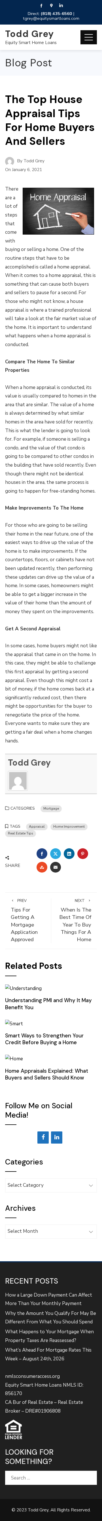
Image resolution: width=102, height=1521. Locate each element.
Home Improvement (69, 826)
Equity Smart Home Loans (31, 42)
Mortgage (51, 808)
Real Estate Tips (20, 833)
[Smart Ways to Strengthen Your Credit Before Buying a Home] (14, 1023)
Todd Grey (29, 34)
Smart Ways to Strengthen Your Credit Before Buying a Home (44, 1039)
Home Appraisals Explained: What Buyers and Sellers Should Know (46, 1074)
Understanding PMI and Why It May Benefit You (48, 1004)
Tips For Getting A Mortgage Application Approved (24, 920)
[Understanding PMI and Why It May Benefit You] (23, 988)
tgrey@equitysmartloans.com (51, 18)
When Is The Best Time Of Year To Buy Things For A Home (75, 920)
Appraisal (37, 826)
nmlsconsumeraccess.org (32, 1376)
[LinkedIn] (56, 1137)
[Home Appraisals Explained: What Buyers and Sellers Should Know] (14, 1058)
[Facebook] (43, 1137)
